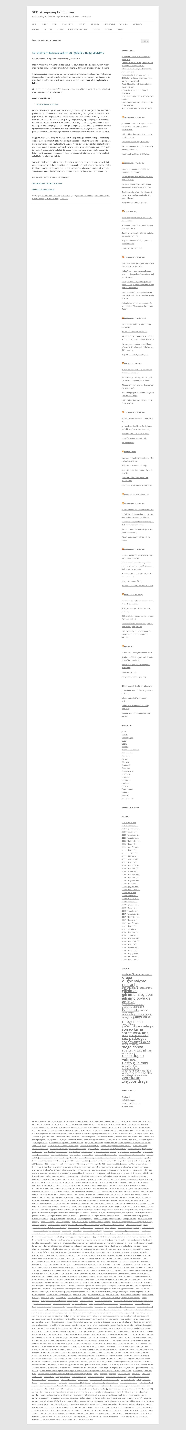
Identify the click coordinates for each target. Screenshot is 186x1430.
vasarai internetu (53, 1319)
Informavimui (109, 24)
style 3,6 (134, 1267)
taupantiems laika (59, 1307)
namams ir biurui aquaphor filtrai (114, 1158)
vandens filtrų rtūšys (88, 1136)
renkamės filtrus (43, 1252)
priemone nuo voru (83, 1167)
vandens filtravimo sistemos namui (80, 1133)
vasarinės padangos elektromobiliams (113, 1182)
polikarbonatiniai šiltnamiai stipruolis (110, 1194)
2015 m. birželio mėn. (130, 956)
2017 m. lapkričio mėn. (130, 917)
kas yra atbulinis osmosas (90, 1127)
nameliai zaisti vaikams (91, 1282)
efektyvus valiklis (144, 1276)
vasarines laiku (116, 1310)
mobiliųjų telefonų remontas (51, 1179)
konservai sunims (66, 1234)
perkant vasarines (38, 1319)
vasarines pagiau (123, 1313)
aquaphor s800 (139, 1155)
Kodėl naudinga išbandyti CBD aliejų (135, 154)
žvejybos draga (135, 1081)
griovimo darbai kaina (113, 1288)
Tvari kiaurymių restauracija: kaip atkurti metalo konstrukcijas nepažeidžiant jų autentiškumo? (137, 195)
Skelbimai (48, 30)
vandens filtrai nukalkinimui (107, 1124)
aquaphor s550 (42, 1164)
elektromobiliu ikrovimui (57, 1228)
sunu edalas (77, 1231)
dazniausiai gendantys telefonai (97, 1176)
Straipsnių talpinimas (132, 364)
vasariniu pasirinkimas (80, 1310)
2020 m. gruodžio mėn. (130, 865)
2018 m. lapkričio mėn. (130, 899)
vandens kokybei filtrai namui (44, 1136)
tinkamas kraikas (140, 1264)
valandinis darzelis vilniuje (92, 1231)
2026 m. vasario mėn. (130, 826)
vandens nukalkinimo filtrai (89, 1146)
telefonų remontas (131, 1167)
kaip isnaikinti (89, 1279)
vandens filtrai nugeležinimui (115, 1143)
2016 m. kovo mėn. (129, 944)
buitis (93, 1191)
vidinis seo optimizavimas (41, 1191)
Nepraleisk (124, 24)
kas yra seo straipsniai (100, 1188)
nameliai (87, 1270)
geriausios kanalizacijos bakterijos (104, 1197)
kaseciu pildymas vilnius (141, 1282)
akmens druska (127, 1325)
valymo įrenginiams (58, 1285)
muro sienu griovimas (125, 1285)
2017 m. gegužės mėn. (130, 923)
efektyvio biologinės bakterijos (51, 1258)
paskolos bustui (73, 1228)
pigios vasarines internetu (76, 1316)
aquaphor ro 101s (87, 1164)
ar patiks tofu (51, 1240)
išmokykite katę (110, 1228)
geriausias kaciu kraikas (76, 1176)
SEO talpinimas (130, 212)
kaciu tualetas (79, 1234)
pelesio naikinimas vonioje (74, 1279)
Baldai (44, 24)
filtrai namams (140, 1130)
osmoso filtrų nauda (123, 1121)
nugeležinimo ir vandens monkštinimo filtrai (63, 1146)
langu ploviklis (71, 1219)
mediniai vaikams (87, 1392)
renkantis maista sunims (46, 1328)
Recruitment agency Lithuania (84, 1273)
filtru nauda (60, 1255)
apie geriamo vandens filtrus (69, 1127)
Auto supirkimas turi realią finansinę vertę (137, 509)
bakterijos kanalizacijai (131, 1191)
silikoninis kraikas (124, 1234)
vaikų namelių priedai (136, 1404)
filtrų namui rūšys (44, 1140)
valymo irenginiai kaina (91, 1298)
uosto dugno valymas (133, 1057)
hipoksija (139, 1006)
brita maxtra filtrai (81, 1267)
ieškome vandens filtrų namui (122, 1133)
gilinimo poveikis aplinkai (136, 1000)
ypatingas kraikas (121, 1246)
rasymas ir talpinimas (79, 1304)
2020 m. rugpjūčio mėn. (131, 874)
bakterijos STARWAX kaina (127, 1276)
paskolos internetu (124, 1206)
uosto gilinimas (135, 1062)
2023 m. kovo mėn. (129, 844)
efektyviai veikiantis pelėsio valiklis (133, 1185)
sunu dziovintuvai (53, 1234)
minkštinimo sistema (62, 1124)
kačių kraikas (134, 1261)
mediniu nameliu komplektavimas (113, 1282)
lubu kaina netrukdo (138, 1200)
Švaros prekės (127, 789)
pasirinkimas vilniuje (68, 1200)
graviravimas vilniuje (137, 1005)
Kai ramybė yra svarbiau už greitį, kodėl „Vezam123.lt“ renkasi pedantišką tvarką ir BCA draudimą (138, 347)
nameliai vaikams (109, 1270)
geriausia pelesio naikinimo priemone (79, 1322)
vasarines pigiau (100, 1307)
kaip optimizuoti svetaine (60, 1191)
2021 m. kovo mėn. (129, 862)
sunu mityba (57, 1243)
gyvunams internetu (81, 1243)
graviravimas (126, 1005)
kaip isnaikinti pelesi (119, 1322)
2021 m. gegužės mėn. (130, 859)
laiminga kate (64, 1206)
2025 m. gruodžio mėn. (130, 829)
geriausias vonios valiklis (133, 1179)
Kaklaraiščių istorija (129, 672)
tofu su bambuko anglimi (94, 1225)
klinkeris (60, 1279)
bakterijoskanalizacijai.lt (119, 1292)
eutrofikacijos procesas (134, 987)
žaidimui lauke (122, 1270)
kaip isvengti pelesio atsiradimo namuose (63, 1173)
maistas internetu (74, 1252)
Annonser (137, 24)
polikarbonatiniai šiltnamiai (60, 1249)
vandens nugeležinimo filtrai (137, 1072)
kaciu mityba (99, 1228)
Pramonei (125, 777)
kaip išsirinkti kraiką (60, 1386)
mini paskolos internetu (86, 1349)
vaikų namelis (77, 1270)
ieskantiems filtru (38, 1255)
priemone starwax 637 (87, 1276)
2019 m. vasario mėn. (130, 896)
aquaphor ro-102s (45, 1158)
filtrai (149, 987)
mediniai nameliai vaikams (130, 1298)
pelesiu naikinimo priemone (120, 1279)
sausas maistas (122, 1261)
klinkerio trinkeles (52, 1276)
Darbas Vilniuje (67, 1273)
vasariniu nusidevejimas (110, 1316)
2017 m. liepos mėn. (129, 920)
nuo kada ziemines (65, 1194)
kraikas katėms (146, 1261)
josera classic (66, 1188)
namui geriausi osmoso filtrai (117, 1140)
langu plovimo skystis (57, 1219)
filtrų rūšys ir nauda (78, 1124)
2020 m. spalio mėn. (129, 871)
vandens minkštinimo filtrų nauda (138, 1143)
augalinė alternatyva (65, 1240)
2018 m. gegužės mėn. (130, 905)
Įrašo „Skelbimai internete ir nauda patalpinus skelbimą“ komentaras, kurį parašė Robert (137, 306)
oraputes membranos (64, 1288)
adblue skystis (122, 1197)
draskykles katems (131, 1209)
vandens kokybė (130, 1068)
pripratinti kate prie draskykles (43, 1212)
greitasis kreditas (144, 1328)
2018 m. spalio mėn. (129, 902)
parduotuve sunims (86, 1301)
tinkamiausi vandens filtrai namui (55, 1133)
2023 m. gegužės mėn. (130, 838)
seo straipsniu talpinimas (59, 1149)
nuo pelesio (72, 1298)
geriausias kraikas (73, 1264)
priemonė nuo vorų (117, 1167)
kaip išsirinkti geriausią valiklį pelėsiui (92, 1173)
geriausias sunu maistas (40, 1261)
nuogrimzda (132, 1021)
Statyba (60, 30)
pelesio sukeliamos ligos (135, 1322)
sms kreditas (65, 1325)
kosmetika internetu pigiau (59, 1292)
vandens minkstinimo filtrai (136, 1070)
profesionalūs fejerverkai (111, 1264)
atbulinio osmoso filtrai (40, 1127)
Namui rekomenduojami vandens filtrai (137, 652)
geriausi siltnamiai (142, 1368)
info (58, 1237)
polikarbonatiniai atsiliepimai (94, 1249)
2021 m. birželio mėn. (130, 856)
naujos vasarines (87, 1307)
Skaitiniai (81, 24)
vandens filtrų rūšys (59, 1140)
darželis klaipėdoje (79, 1295)
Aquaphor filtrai (128, 443)
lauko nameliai (96, 1270)
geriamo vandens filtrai (58, 1164)
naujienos (105, 1240)
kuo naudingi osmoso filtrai (47, 1130)
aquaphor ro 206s (127, 1164)
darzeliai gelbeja (53, 1200)
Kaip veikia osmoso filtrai (131, 581)
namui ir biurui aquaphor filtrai (90, 1158)
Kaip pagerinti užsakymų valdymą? (135, 354)
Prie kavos (94, 24)
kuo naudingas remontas (50, 1185)
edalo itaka (146, 1361)
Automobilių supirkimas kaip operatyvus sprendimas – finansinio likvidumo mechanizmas (137, 126)
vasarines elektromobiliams (99, 1310)
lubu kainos (109, 1203)
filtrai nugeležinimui (96, 1121)
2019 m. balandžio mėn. (131, 889)
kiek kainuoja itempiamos (80, 1203)
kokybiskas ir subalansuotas (134, 1243)
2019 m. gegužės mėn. (130, 886)
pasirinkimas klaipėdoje (96, 1295)
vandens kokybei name (105, 1136)
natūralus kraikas (107, 1386)
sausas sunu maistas (84, 1246)
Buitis (54, 24)
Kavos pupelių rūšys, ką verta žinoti (135, 75)
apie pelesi (45, 1322)
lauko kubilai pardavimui (100, 1167)
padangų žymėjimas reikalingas (87, 1182)
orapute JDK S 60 (49, 1288)
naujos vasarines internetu (140, 1313)
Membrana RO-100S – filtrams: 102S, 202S (137, 585)
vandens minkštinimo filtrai (73, 1143)
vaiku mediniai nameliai (55, 1395)
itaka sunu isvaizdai (44, 1243)
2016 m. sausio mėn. (129, 950)
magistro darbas (141, 1016)
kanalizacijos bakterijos (129, 1255)
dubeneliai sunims (38, 1234)
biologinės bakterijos (96, 1255)
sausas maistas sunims (47, 1237)
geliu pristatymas (128, 1288)
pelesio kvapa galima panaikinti (64, 1167)
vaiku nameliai (147, 1270)
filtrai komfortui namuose (108, 1130)
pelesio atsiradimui (57, 1322)
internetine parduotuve (115, 1243)
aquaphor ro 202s (113, 1164)
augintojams (100, 1252)
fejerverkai (143, 1252)
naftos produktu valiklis (101, 1325)
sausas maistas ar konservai (87, 1212)
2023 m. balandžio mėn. (131, 841)
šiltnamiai (110, 1258)
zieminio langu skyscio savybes (51, 1197)
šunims (126, 1237)
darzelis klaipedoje (136, 1292)
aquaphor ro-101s (68, 1161)
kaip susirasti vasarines (81, 1319)
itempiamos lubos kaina (61, 1203)
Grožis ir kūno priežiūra (78, 30)
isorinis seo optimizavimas (138, 1188)
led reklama (127, 1249)
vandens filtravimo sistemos (68, 1130)
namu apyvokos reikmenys (80, 1191)
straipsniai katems (51, 1206)
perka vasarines (65, 1310)
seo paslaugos (134, 1038)
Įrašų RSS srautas (128, 1100)
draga (127, 977)
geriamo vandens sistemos (121, 1146)
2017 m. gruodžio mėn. (130, 914)
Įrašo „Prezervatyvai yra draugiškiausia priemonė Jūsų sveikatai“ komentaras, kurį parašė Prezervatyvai (138, 284)
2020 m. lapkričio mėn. (130, 868)
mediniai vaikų (37, 1392)
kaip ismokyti (109, 1246)
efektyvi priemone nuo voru (110, 1185)
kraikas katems (127, 1264)
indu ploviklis (77, 1288)
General (35, 30)
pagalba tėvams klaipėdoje (50, 1416)
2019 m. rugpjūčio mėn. (131, 880)
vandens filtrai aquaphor (136, 1149)
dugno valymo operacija (134, 982)
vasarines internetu (111, 1304)
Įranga (124, 759)
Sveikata (108, 30)
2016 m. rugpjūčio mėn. (131, 938)
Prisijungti (126, 1097)
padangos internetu (39, 1216)
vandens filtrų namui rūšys (144, 1133)
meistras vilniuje (148, 1228)
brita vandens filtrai (85, 1258)
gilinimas (129, 990)
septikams (70, 1285)
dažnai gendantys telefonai (113, 1179)
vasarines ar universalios (61, 1304)
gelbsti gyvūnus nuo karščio (76, 1261)
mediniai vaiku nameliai (73, 1282)
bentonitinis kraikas (139, 1234)
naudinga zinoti (37, 1310)
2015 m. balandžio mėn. (131, 959)
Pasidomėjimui (67, 24)
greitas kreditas (45, 1209)
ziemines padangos (101, 1219)
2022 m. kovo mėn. (129, 850)
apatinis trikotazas (142, 1288)
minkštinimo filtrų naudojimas (42, 1124)
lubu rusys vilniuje (121, 1203)
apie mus (97, 1240)
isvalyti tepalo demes (106, 1212)
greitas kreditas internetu (61, 1209)
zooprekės (97, 1264)
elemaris (150, 1267)
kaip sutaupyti (68, 1243)
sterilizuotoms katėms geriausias (74, 1179)
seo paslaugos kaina (136, 1042)
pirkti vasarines (128, 1310)
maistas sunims (140, 1258)
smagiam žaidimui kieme (132, 1173)
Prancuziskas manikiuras (47, 104)
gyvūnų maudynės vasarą (96, 1261)
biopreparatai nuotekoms (69, 1276)
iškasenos (130, 1009)
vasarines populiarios (144, 1307)
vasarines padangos (85, 1219)
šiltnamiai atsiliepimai (113, 1249)
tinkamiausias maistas (58, 1252)
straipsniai (116, 1252)
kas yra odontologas (66, 1267)
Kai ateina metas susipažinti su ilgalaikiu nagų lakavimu (68, 52)
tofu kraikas (143, 1355)
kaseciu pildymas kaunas (41, 1285)
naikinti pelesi (136, 1279)
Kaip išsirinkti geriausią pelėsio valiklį (135, 142)
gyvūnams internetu (39, 1264)
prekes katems (58, 1246)
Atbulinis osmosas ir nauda (132, 248)
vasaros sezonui (142, 1316)
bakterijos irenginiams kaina (107, 1276)
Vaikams (120, 30)
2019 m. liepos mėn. (129, 883)
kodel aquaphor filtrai (134, 1158)
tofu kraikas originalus (133, 1225)
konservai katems (110, 1234)
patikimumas (36, 1288)
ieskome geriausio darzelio (86, 1200)
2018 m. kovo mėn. (129, 908)
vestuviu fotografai (109, 1285)
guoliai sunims (146, 1231)
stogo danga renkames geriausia (43, 1279)
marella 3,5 (118, 1267)
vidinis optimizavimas (90, 1206)
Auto (34, 24)
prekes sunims (70, 1246)
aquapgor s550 (59, 1158)
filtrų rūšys (146, 1121)
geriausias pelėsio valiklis (139, 1170)
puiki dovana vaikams (114, 1173)
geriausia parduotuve (97, 1243)
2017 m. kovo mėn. (129, 926)
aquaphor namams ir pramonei (105, 1152)
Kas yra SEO (128, 646)
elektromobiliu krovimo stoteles (53, 1349)
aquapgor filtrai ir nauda (59, 1155)
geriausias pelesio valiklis (82, 1188)
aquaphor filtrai (93, 1149)
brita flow (141, 1267)
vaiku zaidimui (69, 1197)
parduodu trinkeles (128, 1024)
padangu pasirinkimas (80, 1222)
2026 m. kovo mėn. (129, 823)
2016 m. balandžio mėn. (131, 941)
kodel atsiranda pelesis (133, 1194)
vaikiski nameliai (135, 1270)
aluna (91, 1267)
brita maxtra (135, 1386)
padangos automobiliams (50, 1301)
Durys (124, 744)
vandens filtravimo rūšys (78, 1121)
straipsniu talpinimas (137, 1050)
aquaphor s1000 (71, 1158)
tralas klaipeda (124, 1273)
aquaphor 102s (100, 1164)
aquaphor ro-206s (125, 1161)
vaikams (100, 1191)
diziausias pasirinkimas (144, 1310)
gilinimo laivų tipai (137, 994)
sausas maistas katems (94, 1234)
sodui (74, 1258)
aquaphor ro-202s (82, 1161)
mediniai (149, 1389)
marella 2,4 (108, 1267)
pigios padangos (84, 1216)
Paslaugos (56, 195)
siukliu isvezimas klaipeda (118, 1395)
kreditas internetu (97, 1209)
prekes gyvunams (86, 1237)
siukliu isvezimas (38, 1276)
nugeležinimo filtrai (44, 1167)
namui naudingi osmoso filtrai (111, 1127)
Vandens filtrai (127, 798)
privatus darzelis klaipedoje (110, 1298)
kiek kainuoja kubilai (95, 1179)
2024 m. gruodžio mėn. (130, 835)
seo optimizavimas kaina (135, 1035)
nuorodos (113, 1240)
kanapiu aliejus (144, 1010)
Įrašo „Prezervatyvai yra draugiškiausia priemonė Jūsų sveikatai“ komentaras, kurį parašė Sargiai (138, 274)
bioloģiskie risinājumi (82, 1197)
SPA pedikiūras (38, 183)
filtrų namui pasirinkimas (88, 1130)
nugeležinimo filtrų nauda (94, 1143)
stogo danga (132, 1046)
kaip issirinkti (45, 1249)
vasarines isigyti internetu (57, 1316)
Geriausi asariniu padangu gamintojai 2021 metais (66, 1225)
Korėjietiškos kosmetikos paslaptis (135, 202)
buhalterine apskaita (136, 1197)
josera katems (108, 1231)
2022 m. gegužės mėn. (130, 847)
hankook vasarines (51, 1310)
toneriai (129, 1282)
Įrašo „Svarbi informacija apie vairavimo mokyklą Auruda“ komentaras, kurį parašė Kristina (138, 295)
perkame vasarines (112, 1319)
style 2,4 (126, 1267)
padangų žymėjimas (39, 1121)
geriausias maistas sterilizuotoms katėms (125, 1176)
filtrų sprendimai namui (102, 1133)
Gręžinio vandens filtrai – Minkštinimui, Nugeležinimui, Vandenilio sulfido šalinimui (136, 634)
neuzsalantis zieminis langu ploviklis (135, 1216)
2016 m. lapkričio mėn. (130, 932)
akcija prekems (134, 1246)
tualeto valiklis (81, 1285)
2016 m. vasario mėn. (130, 947)
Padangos (126, 768)
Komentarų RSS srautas (131, 1103)
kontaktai (89, 1240)
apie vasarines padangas (130, 1319)
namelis (43, 1395)
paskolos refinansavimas (114, 1209)
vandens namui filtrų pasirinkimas (67, 1136)
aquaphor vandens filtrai (77, 1149)
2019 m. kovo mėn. (129, 893)
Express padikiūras (54, 183)
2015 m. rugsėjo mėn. (130, 953)
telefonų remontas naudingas (56, 1176)
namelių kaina (49, 1392)
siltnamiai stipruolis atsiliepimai (85, 1194)
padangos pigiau (115, 1219)
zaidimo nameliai (93, 1404)
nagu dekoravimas (51, 198)
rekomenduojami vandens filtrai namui (128, 1136)
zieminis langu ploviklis (40, 1219)
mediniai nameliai (64, 1270)
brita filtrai (131, 974)
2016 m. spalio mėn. (129, 935)
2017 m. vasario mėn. (130, 929)
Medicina (96, 30)
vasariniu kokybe (114, 1307)
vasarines (138, 1304)
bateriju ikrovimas (145, 1285)
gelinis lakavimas (100, 195)
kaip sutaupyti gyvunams (70, 1237)
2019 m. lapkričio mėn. (130, 877)
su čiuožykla (46, 1273)
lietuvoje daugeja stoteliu (65, 1182)
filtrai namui (133, 1140)
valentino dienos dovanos (79, 1292)
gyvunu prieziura (100, 1237)
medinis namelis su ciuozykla (65, 1212)
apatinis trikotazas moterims (100, 1292)
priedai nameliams (113, 1389)
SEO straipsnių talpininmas (135, 318)
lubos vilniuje (133, 1203)
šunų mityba (111, 1261)
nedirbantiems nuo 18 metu (50, 1325)
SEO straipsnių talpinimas (53, 12)
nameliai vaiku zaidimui (73, 1395)
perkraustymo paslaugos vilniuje (129, 1228)
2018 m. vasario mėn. (130, 911)
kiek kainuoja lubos (97, 1203)
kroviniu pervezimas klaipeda (107, 1273)
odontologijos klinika (41, 1231)
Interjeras (125, 756)
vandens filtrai (129, 1066)
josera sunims (120, 1231)
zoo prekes (37, 1270)
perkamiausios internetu (56, 1264)
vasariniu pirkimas (73, 1307)
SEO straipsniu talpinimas (43, 189)
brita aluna (99, 1267)
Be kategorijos (127, 737)
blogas (109, 1252)
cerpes (140, 974)
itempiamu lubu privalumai (119, 1200)
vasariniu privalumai (87, 1313)
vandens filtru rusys (126, 1155)
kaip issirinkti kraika (58, 1261)
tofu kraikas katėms (50, 1270)
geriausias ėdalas (88, 1252)
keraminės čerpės (128, 1013)
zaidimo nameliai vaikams (54, 1282)
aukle (79, 1298)
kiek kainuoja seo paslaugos (137, 1014)
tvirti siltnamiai (77, 1249)
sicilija (89, 1325)
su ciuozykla (36, 1273)
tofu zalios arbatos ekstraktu (114, 1225)
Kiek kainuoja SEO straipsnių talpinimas (137, 485)
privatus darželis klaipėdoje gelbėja (59, 1295)
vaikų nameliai (127, 1389)
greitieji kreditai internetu (81, 1209)
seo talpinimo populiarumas (143, 1301)
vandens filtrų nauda (125, 1124)
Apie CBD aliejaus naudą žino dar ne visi (137, 108)
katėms (132, 1237)
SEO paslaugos (130, 452)
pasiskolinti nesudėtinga (108, 1206)
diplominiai (148, 975)
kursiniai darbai (127, 1017)
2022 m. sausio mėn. (129, 853)
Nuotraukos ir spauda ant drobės (134, 332)
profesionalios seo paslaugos (137, 1026)
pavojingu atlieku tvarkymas (94, 1288)
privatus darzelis (103, 1200)
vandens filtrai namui (125, 1130)
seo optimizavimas (135, 1033)
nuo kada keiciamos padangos (99, 1222)
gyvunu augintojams (115, 1237)
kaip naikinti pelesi (102, 1279)
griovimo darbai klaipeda (139, 1273)
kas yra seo (144, 1167)
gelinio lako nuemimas (84, 195)
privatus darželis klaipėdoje (130, 1295)
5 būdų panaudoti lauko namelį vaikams (137, 686)
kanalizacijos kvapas (112, 1255)
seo (124, 1029)
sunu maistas (66, 1231)
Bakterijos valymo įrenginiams (136, 494)
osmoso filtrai (109, 1121)
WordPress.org (127, 1106)
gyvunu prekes (76, 1206)
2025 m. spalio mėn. (129, 832)
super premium (54, 1231)
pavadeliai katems (147, 1364)
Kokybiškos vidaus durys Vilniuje (134, 438)
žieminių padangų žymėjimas (58, 1121)
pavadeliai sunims (45, 1246)
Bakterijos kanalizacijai (133, 595)
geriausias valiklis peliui (90, 1185)
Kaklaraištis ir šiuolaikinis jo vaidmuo (135, 433)
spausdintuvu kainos (94, 1285)
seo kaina (135, 1029)
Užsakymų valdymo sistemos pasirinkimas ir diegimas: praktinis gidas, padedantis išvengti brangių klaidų (137, 566)
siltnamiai (143, 1203)
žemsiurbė (131, 1077)
